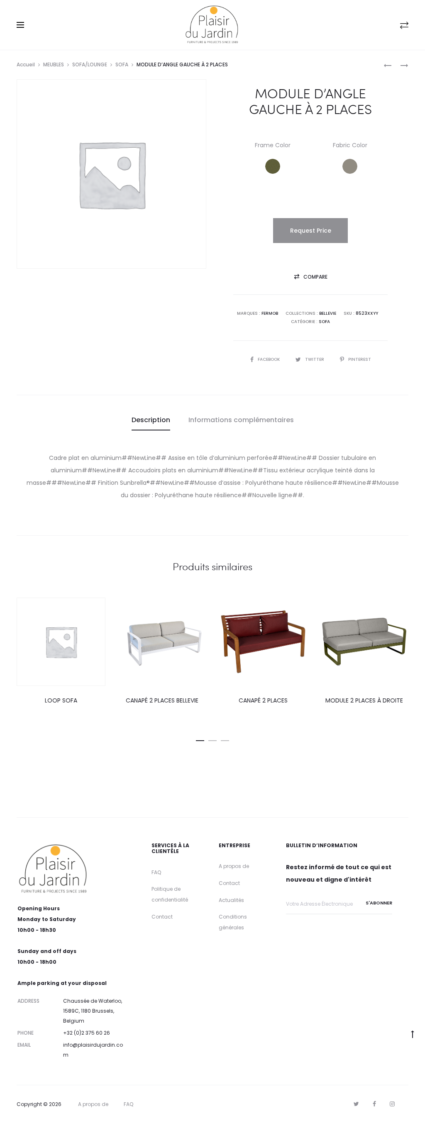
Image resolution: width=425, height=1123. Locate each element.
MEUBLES (53, 64)
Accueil (26, 64)
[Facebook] (374, 1104)
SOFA (121, 64)
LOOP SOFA (61, 700)
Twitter (315, 359)
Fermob (269, 313)
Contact (162, 916)
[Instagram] (392, 1104)
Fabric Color (350, 145)
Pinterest (359, 359)
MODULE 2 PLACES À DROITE (364, 700)
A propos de (234, 866)
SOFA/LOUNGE (89, 64)
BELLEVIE (327, 313)
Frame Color (273, 145)
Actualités (231, 900)
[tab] (151, 420)
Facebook (269, 359)
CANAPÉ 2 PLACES (263, 700)
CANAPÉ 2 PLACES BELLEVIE (162, 700)
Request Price (310, 230)
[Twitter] (356, 1104)
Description (151, 420)
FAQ (156, 872)
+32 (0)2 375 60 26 (86, 1032)
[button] (272, 166)
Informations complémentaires (241, 420)
